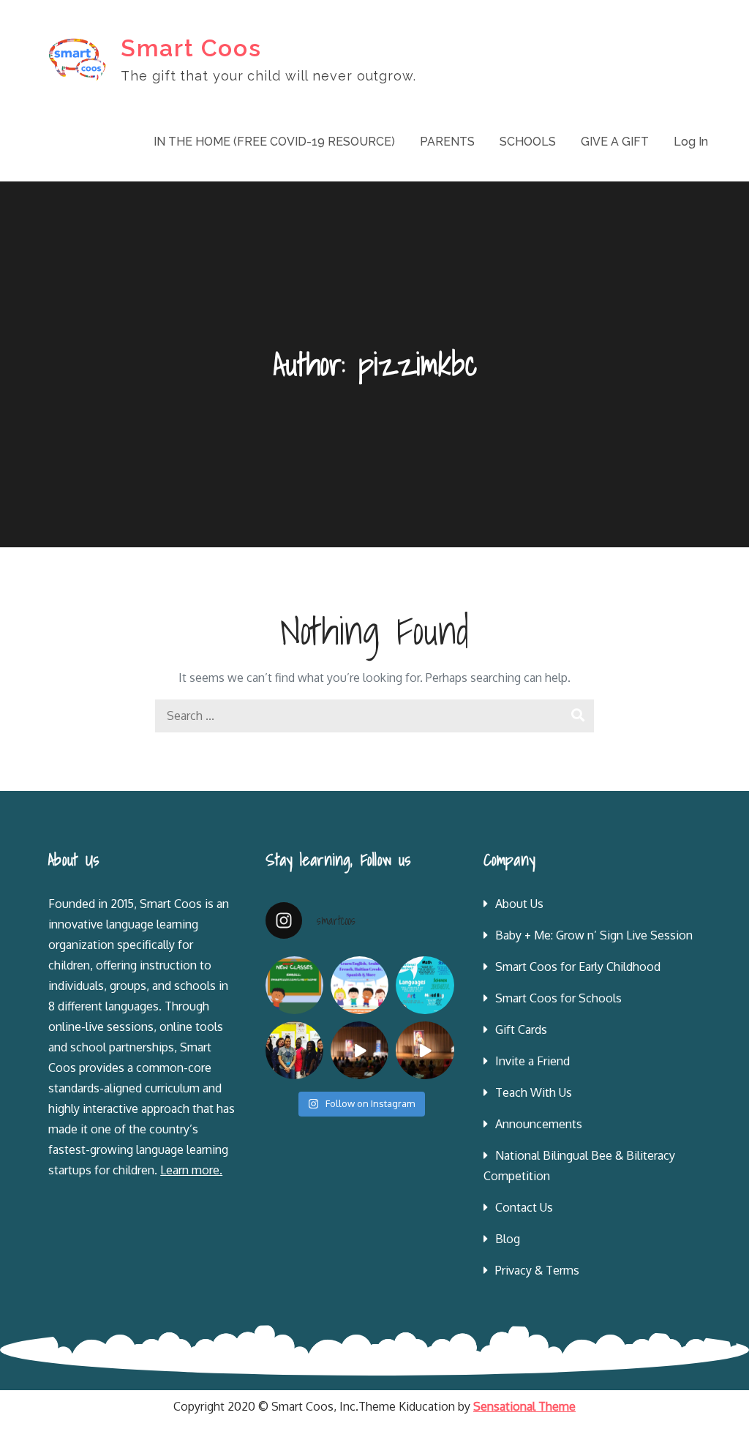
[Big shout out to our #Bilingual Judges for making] (294, 1050)
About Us (519, 903)
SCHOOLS (528, 142)
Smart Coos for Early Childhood (577, 966)
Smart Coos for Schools (558, 998)
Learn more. (191, 1170)
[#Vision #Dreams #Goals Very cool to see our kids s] (359, 1050)
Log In (691, 142)
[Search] (577, 715)
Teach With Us (533, 1092)
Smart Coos (191, 47)
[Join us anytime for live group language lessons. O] (294, 985)
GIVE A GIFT (615, 142)
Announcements (538, 1124)
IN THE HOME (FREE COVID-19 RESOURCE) (274, 142)
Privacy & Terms (537, 1270)
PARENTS (447, 142)
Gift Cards (521, 1029)
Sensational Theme (524, 1406)
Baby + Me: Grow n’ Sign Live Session (594, 935)
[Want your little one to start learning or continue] (359, 985)
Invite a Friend (532, 1061)
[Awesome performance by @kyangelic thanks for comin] (424, 1050)
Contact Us (524, 1207)
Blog (507, 1238)
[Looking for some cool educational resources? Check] (424, 985)
